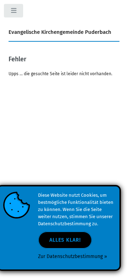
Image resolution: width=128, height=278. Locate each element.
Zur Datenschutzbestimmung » (72, 256)
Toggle (14, 12)
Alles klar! (65, 240)
